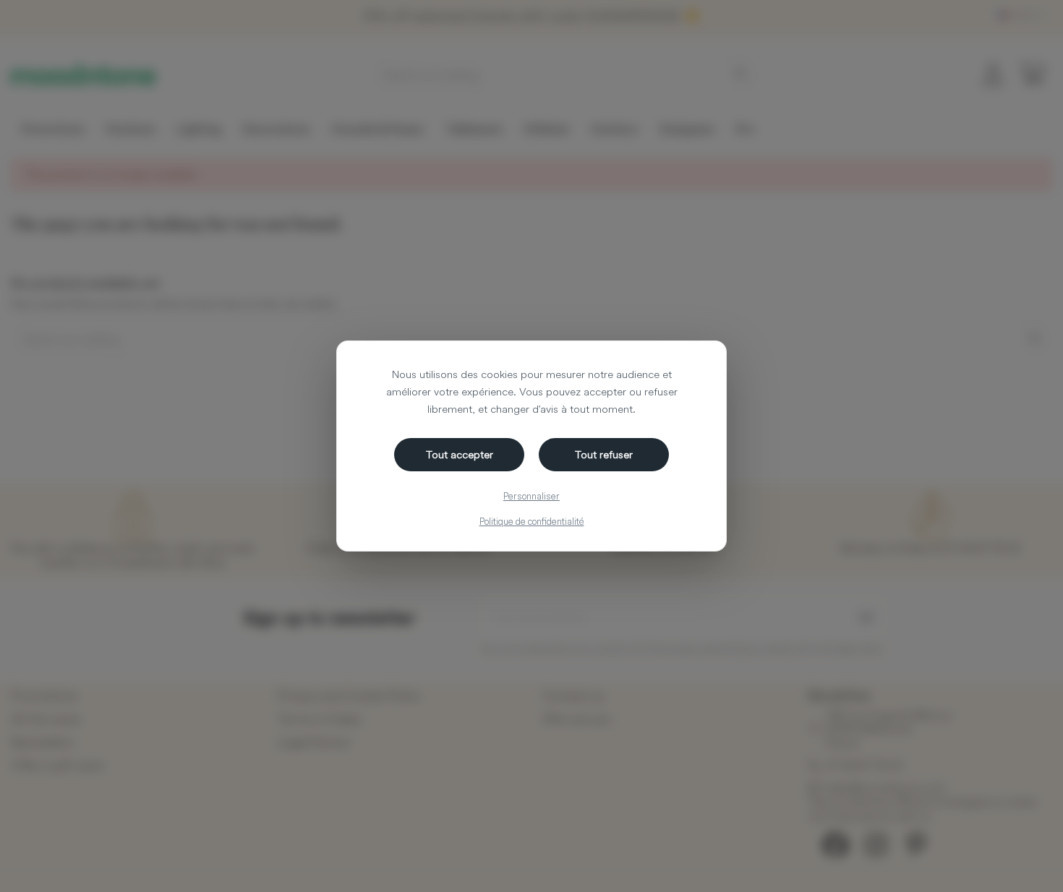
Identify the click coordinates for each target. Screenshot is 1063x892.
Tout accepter (459, 454)
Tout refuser (604, 454)
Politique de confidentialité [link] (531, 521)
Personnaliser (531, 496)
